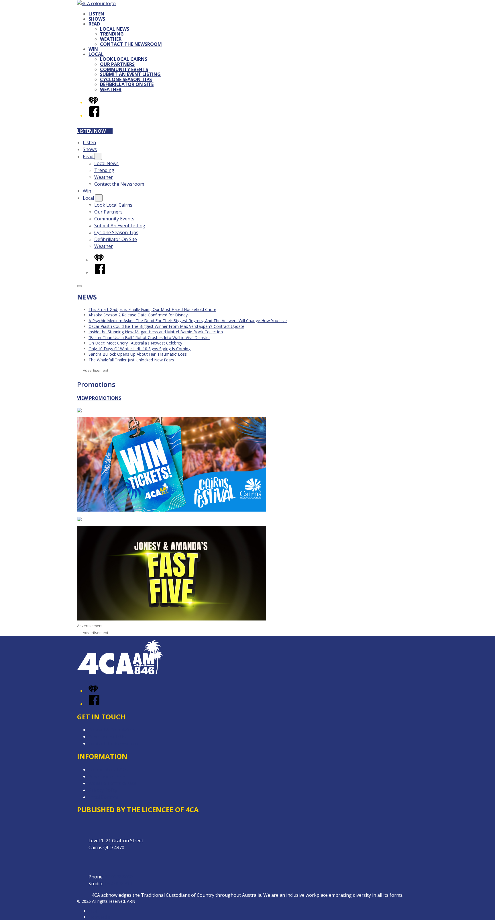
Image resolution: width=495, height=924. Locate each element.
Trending (112, 34)
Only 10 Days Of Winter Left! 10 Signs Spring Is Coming (139, 348)
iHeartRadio (99, 917)
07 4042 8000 (119, 877)
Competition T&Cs (108, 769)
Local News (114, 29)
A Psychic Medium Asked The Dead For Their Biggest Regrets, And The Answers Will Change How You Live (188, 320)
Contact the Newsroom (131, 44)
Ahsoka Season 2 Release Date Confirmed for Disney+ (139, 315)
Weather (110, 39)
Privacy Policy (103, 790)
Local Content (103, 797)
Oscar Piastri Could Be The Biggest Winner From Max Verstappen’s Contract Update (166, 326)
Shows (97, 19)
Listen (96, 14)
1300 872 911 (118, 883)
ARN (93, 911)
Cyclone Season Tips (126, 79)
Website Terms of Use (112, 783)
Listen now (91, 131)
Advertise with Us (107, 736)
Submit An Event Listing (130, 74)
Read (94, 24)
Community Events (124, 69)
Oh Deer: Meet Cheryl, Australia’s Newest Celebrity (135, 343)
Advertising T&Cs (107, 776)
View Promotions (99, 398)
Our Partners (117, 64)
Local (96, 54)
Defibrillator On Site (127, 84)
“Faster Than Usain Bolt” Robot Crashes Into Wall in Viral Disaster (149, 337)
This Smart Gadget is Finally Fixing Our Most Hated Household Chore (152, 309)
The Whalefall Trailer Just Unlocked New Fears (131, 360)
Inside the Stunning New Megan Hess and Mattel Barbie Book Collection (156, 331)
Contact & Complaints (112, 730)
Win (93, 49)
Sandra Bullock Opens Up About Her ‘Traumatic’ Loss (138, 354)
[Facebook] (94, 115)
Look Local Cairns (123, 59)
